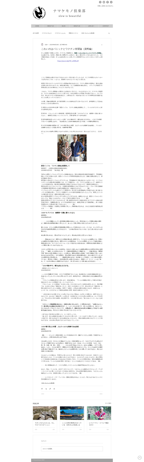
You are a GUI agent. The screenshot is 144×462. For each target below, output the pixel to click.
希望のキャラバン (73, 33)
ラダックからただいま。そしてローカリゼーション (44, 424)
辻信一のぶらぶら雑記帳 (88, 33)
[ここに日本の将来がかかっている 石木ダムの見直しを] (72, 413)
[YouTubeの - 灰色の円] (104, 2)
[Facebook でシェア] (42, 389)
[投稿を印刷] (54, 389)
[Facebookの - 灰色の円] (107, 2)
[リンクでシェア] (50, 389)
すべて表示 (108, 403)
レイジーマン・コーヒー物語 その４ (99, 424)
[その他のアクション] (102, 45)
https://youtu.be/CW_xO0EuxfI (68, 61)
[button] (109, 33)
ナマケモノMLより (47, 33)
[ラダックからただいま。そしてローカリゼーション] (45, 413)
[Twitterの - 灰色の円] (111, 2)
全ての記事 (36, 33)
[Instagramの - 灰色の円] (100, 2)
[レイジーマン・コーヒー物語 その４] (99, 413)
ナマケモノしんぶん (60, 33)
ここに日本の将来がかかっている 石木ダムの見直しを (72, 424)
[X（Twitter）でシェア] (46, 389)
